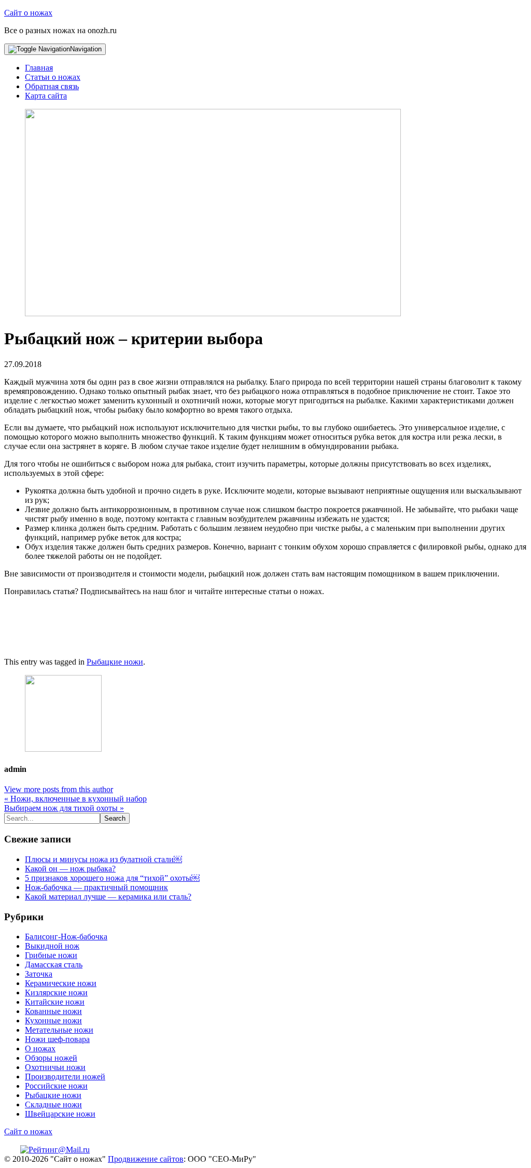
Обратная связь (52, 86)
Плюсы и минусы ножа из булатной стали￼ (103, 859)
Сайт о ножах (28, 12)
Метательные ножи (59, 1029)
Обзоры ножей (51, 1057)
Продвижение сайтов (146, 1159)
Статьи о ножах (52, 77)
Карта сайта (46, 95)
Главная (39, 67)
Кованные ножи (53, 1011)
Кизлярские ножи (56, 992)
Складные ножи (53, 1104)
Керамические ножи (60, 983)
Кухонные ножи (53, 1020)
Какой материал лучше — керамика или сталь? (108, 896)
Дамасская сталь (53, 964)
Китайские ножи (55, 1001)
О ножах (40, 1048)
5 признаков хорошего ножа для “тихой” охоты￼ (112, 878)
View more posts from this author (58, 789)
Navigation (86, 49)
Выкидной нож (52, 945)
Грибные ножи (51, 955)
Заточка (38, 973)
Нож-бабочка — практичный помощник (96, 887)
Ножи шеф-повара (57, 1039)
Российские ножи (56, 1085)
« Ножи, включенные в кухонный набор (75, 798)
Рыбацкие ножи (115, 661)
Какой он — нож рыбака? (70, 868)
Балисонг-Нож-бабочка (66, 936)
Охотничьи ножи (55, 1067)
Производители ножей (65, 1076)
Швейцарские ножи (60, 1113)
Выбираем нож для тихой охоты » (64, 808)
